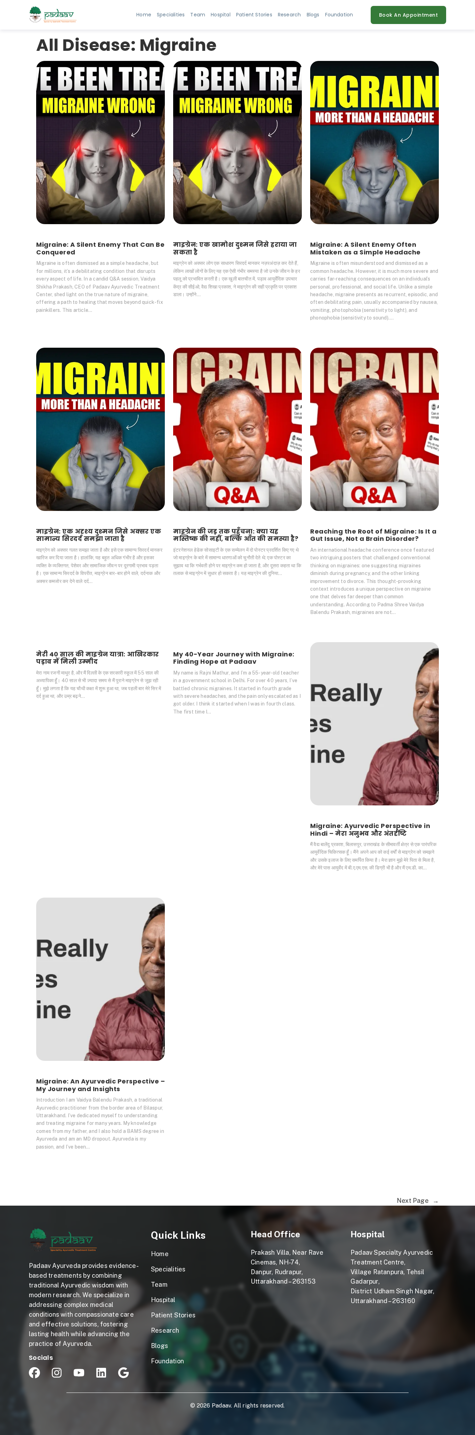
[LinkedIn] (101, 1372)
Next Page (418, 1200)
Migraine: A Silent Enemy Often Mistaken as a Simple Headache (365, 248)
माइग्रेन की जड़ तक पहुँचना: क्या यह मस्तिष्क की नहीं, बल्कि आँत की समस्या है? (235, 535)
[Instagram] (56, 1372)
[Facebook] (34, 1372)
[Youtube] (78, 1372)
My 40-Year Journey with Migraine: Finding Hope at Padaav (234, 658)
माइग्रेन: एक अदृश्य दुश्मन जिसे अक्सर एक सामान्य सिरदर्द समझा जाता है (98, 535)
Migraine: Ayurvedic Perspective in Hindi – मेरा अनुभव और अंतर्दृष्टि (370, 829)
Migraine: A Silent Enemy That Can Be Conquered (100, 248)
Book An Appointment (408, 14)
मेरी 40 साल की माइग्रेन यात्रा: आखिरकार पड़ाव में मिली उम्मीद (97, 658)
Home (143, 14)
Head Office (275, 1234)
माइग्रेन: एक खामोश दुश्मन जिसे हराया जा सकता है (235, 248)
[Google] (123, 1372)
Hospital (368, 1234)
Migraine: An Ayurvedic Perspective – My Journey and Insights (100, 1085)
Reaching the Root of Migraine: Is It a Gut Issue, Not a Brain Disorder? (373, 535)
